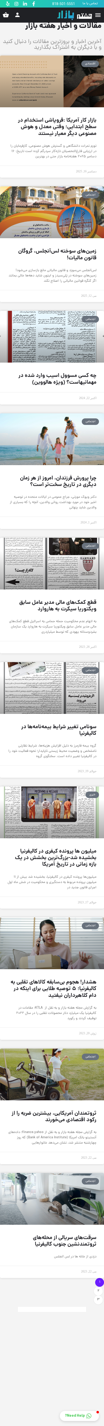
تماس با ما (90, 3)
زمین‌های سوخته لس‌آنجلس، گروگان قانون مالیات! (57, 254)
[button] (79, 1416)
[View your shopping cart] (6, 15)
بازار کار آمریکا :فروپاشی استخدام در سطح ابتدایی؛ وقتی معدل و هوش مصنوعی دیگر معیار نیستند (57, 127)
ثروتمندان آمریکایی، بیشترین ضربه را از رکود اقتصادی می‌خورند (54, 1116)
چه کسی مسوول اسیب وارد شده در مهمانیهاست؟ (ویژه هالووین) (57, 379)
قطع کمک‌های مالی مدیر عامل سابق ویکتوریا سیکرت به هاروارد (57, 606)
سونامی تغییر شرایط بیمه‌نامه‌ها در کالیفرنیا (58, 730)
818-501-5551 (63, 4)
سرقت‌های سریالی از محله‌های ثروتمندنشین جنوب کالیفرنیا (64, 1241)
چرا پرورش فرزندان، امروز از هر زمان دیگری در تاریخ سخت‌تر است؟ (58, 481)
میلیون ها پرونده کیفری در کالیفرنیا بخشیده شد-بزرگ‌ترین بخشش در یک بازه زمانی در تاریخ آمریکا (55, 858)
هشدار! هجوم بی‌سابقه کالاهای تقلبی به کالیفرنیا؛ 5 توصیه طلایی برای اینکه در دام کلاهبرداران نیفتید (53, 989)
